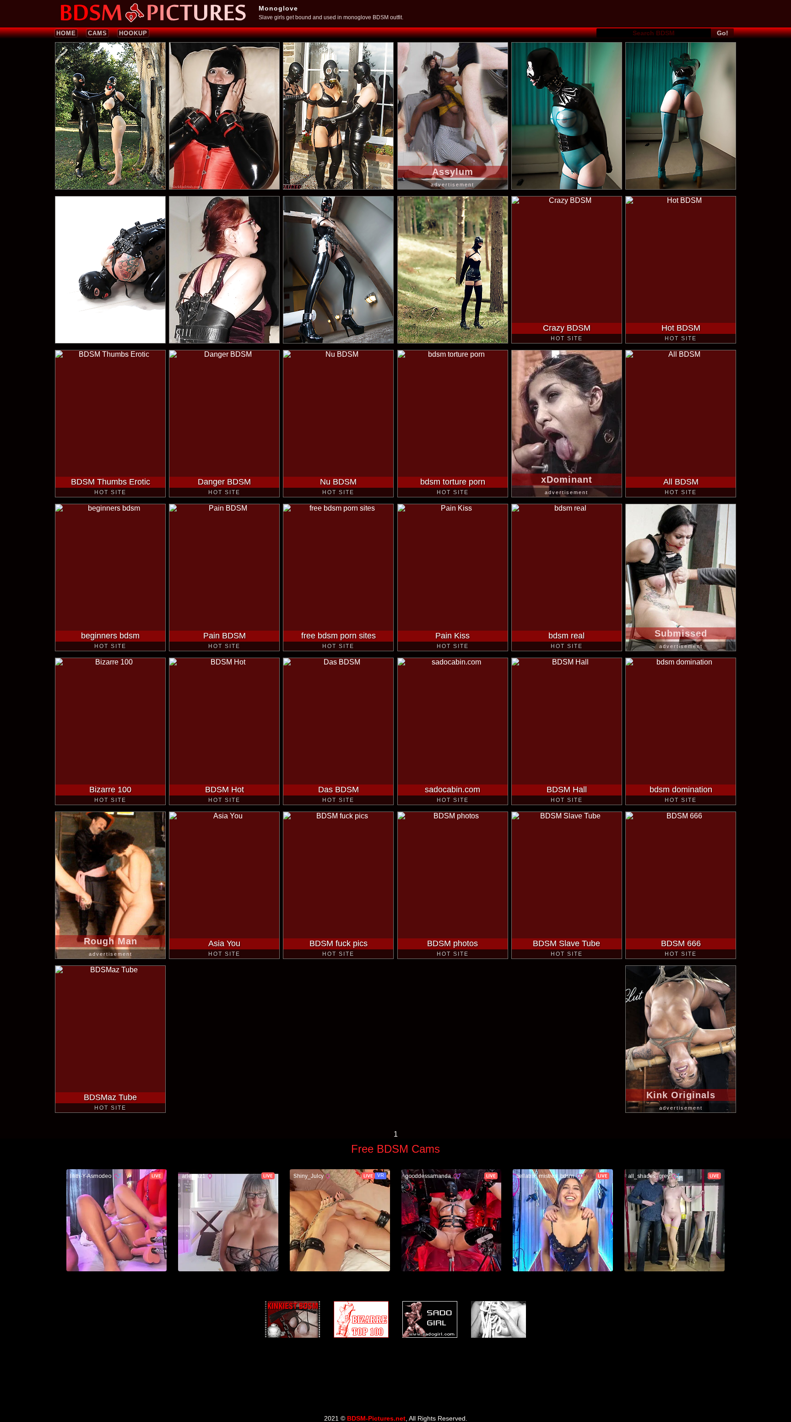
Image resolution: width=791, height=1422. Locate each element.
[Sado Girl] (429, 1319)
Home (66, 33)
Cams (97, 33)
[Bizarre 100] (361, 1319)
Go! (722, 33)
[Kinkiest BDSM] (292, 1319)
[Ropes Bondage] (498, 1319)
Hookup (133, 33)
